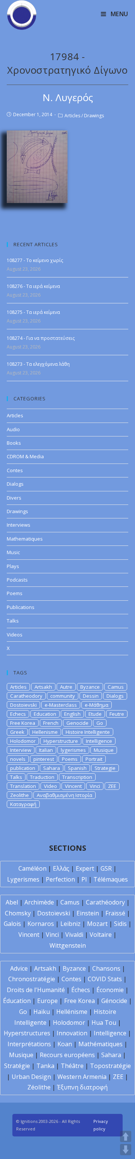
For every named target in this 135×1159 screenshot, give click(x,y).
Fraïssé (115, 913)
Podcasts (17, 579)
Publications (20, 607)
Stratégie (17, 1066)
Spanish (77, 768)
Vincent (73, 786)
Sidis (120, 924)
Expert (85, 868)
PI (84, 879)
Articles (72, 115)
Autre (66, 686)
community (62, 695)
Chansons (106, 968)
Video (50, 786)
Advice (19, 968)
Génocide (114, 1001)
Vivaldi (74, 934)
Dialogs (15, 483)
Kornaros (40, 924)
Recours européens (67, 1055)
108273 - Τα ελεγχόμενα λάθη (38, 364)
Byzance (90, 686)
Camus (116, 686)
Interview (20, 750)
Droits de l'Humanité (36, 990)
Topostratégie (110, 1066)
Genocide (77, 723)
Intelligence (99, 741)
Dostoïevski (53, 913)
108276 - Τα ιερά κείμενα (33, 286)
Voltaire (101, 934)
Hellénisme (71, 1011)
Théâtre (72, 1066)
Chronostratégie (31, 979)
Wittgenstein (68, 945)
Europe (47, 1001)
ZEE (112, 786)
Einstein (87, 913)
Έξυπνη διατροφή (82, 1087)
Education (45, 714)
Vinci (95, 786)
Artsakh (43, 686)
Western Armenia (81, 1077)
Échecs (80, 990)
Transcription (77, 777)
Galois (12, 924)
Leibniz (70, 924)
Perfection (60, 879)
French (50, 723)
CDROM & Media (25, 456)
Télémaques (110, 879)
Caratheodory (26, 695)
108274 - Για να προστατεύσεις (41, 338)
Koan (64, 1044)
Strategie (105, 768)
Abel (12, 902)
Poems (14, 593)
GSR (106, 868)
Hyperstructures (27, 1033)
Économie (110, 990)
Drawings (94, 115)
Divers (14, 497)
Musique (104, 750)
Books (14, 442)
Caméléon (32, 868)
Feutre (117, 714)
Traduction (42, 777)
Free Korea (22, 723)
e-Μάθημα (96, 704)
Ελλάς (61, 868)
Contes (15, 470)
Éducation (17, 1001)
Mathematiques (25, 538)
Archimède (39, 902)
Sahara (51, 768)
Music (13, 552)
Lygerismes (23, 879)
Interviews (18, 524)
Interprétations (29, 1044)
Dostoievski (23, 704)
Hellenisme (45, 732)
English (72, 714)
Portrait (94, 759)
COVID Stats (105, 979)
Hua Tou (104, 1022)
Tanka (45, 1066)
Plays (13, 566)
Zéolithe (39, 1087)
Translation (23, 786)
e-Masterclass (61, 704)
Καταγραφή (23, 804)
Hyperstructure (61, 741)
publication (22, 768)
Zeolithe (19, 795)
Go (99, 723)
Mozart (97, 924)
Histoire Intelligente (88, 732)
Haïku (41, 1011)
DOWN (125, 1149)
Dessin (91, 695)
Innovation (72, 1033)
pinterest (43, 759)
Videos (14, 634)
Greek (17, 732)
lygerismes (73, 750)
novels (18, 759)
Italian (46, 750)
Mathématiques (100, 1044)
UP (125, 1136)
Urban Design (31, 1077)
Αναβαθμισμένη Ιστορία (64, 795)
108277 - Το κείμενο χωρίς (35, 260)
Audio (13, 429)
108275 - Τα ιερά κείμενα (33, 312)
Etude (95, 714)
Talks (13, 620)
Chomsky (18, 913)
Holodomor (23, 741)
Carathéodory (105, 902)
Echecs (18, 714)
